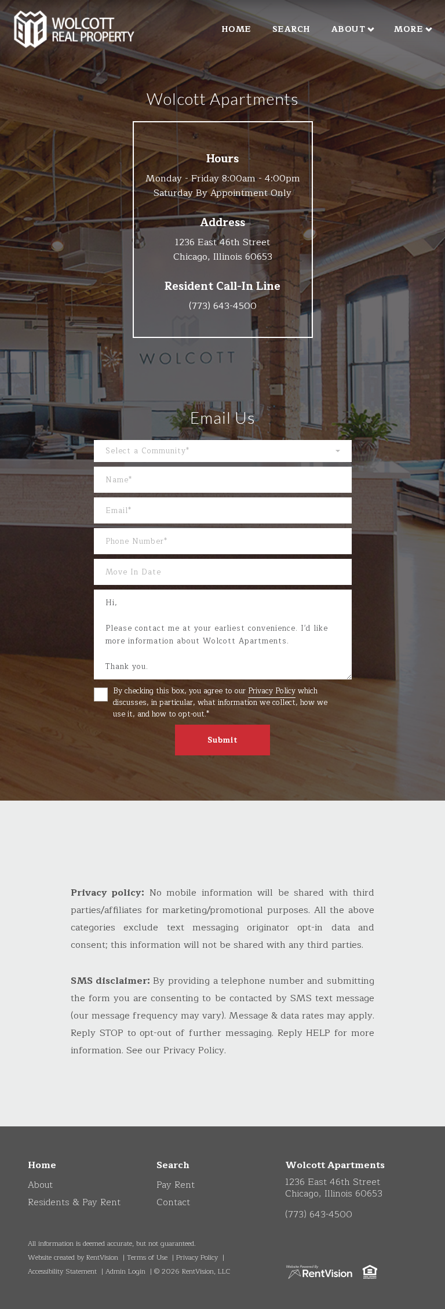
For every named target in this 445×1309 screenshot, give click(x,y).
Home (236, 29)
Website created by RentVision (73, 1257)
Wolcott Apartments (335, 1165)
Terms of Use (147, 1257)
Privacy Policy (272, 691)
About (348, 29)
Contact (173, 1202)
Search (291, 29)
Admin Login (125, 1271)
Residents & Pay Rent (74, 1202)
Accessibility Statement (62, 1271)
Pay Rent (175, 1184)
